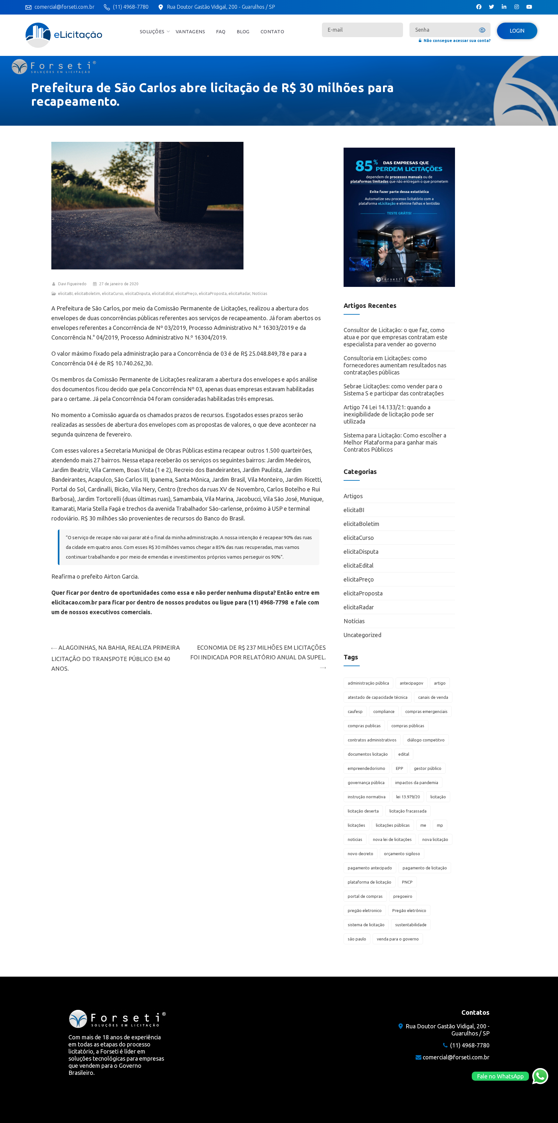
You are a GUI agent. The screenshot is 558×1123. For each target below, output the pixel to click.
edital (403, 754)
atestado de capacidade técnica (378, 697)
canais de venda (433, 697)
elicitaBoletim (87, 293)
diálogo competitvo (426, 740)
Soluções (152, 31)
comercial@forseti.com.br (65, 7)
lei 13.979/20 (408, 796)
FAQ (221, 31)
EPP (399, 768)
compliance (384, 711)
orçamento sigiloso (402, 853)
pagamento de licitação (425, 868)
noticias (355, 839)
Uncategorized (362, 635)
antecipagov (411, 683)
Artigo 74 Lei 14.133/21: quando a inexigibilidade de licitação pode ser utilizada (389, 414)
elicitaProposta (213, 293)
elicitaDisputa (137, 293)
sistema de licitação (366, 924)
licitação (438, 796)
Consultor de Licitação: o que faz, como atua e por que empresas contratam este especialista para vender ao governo (396, 337)
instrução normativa (367, 796)
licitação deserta (363, 811)
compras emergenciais (426, 711)
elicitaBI (65, 293)
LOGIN (517, 31)
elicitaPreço (186, 293)
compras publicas (364, 725)
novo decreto (360, 853)
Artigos (353, 496)
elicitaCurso (112, 293)
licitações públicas (393, 825)
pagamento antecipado (370, 868)
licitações (356, 825)
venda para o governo (398, 939)
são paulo (357, 939)
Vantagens (190, 31)
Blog (243, 31)
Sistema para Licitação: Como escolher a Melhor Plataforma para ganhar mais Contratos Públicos (395, 442)
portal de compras (365, 896)
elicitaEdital (162, 293)
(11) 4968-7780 (131, 7)
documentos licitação (368, 754)
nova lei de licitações (392, 839)
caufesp (355, 711)
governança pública (366, 782)
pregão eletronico (365, 910)
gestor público (427, 768)
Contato (272, 31)
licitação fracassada (408, 811)
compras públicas (407, 725)
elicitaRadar (239, 293)
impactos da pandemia (416, 782)
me (423, 825)
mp (440, 825)
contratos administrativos (372, 740)
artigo (440, 683)
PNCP (407, 882)
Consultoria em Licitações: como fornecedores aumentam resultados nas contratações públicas (395, 365)
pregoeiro (402, 896)
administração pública (368, 683)
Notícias (259, 293)
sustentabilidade (411, 924)
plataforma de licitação (369, 882)
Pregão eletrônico (409, 910)
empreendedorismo (366, 768)
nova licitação (435, 839)
